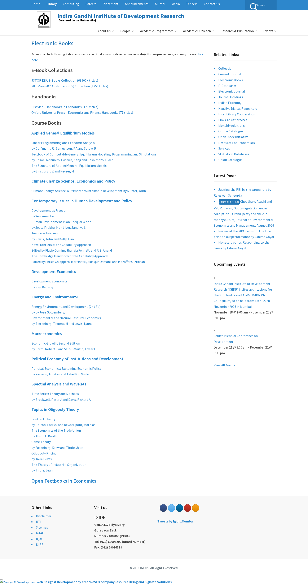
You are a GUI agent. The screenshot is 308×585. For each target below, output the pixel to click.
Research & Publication (237, 31)
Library (52, 4)
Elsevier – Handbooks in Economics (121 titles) (64, 107)
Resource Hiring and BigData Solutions (143, 582)
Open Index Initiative (233, 137)
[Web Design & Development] (18, 582)
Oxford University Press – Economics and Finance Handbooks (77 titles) (82, 112)
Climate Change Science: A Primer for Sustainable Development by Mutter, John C (89, 191)
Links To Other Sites (232, 120)
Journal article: (229, 201)
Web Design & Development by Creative (65, 582)
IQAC (39, 539)
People (125, 31)
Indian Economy (229, 103)
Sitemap (42, 527)
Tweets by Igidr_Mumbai (175, 521)
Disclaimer (43, 516)
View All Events (224, 365)
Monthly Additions (231, 125)
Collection (225, 68)
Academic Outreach (197, 31)
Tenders (192, 4)
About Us (104, 31)
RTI (38, 522)
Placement (111, 4)
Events (268, 31)
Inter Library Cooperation (236, 114)
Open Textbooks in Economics (63, 481)
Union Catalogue (230, 160)
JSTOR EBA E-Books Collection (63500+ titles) (64, 80)
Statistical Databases (233, 154)
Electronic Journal (231, 91)
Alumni (160, 4)
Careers (90, 4)
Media (175, 4)
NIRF (39, 544)
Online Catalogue (230, 131)
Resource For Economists (236, 143)
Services (224, 148)
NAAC (40, 533)
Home (35, 4)
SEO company (104, 582)
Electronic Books (230, 80)
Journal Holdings (230, 97)
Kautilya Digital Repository (237, 108)
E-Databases (227, 86)
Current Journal (229, 74)
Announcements (137, 4)
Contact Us (212, 4)
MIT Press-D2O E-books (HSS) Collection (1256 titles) (69, 86)
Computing (71, 4)
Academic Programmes (156, 31)
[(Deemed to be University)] (44, 19)
